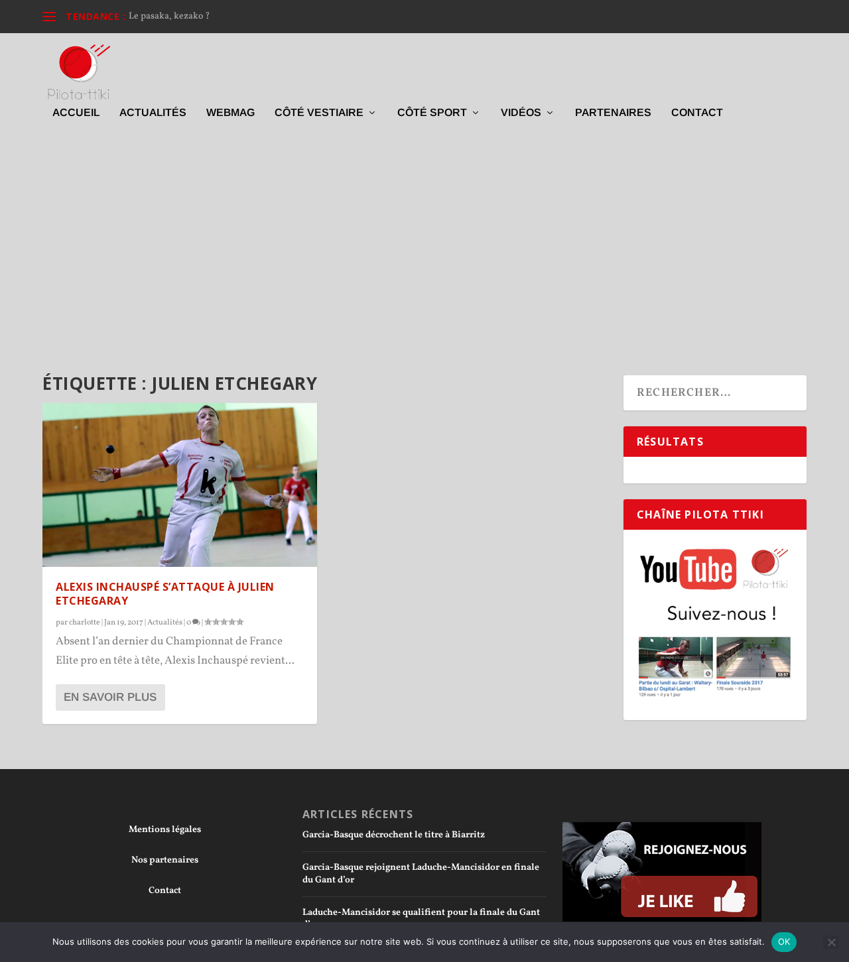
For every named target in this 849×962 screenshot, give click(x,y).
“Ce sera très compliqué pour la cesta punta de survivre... (243, 16)
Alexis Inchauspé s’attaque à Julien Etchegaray (165, 593)
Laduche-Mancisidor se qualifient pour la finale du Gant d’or (421, 918)
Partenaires (613, 112)
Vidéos (521, 112)
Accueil (75, 112)
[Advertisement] (424, 249)
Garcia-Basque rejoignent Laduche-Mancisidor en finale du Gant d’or (420, 873)
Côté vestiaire (319, 112)
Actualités (152, 112)
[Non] (831, 942)
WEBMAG (230, 112)
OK (784, 941)
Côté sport (432, 112)
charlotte (84, 622)
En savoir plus (110, 697)
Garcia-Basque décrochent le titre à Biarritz (393, 835)
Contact (697, 112)
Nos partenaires (164, 860)
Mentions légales (165, 829)
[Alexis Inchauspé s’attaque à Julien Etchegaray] (179, 484)
